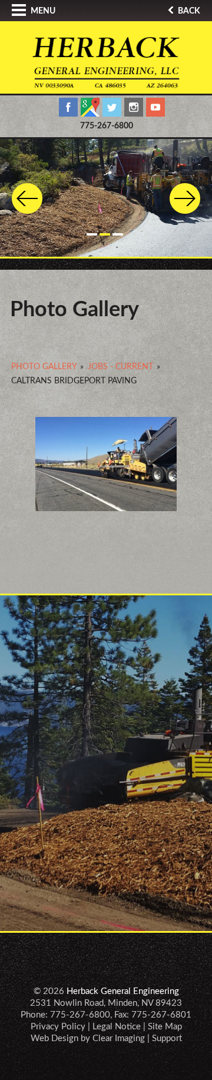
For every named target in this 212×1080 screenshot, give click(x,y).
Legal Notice (116, 1026)
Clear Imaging (118, 1038)
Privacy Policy (58, 1026)
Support (167, 1038)
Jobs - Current (120, 367)
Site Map (165, 1026)
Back (188, 11)
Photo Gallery (44, 367)
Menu (42, 11)
